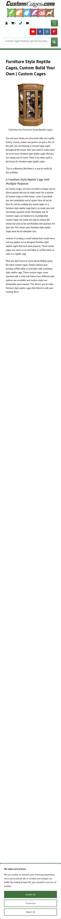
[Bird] (34, 12)
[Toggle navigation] (54, 23)
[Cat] (19, 12)
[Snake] (42, 12)
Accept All (30, 894)
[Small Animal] (50, 12)
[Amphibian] (27, 12)
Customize (31, 903)
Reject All (30, 912)
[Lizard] (10, 12)
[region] (30, 891)
